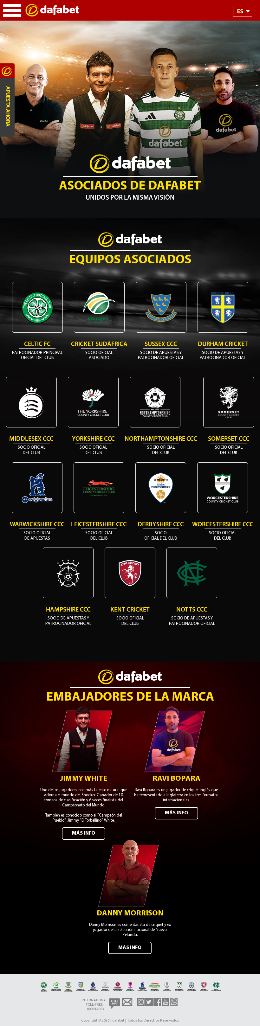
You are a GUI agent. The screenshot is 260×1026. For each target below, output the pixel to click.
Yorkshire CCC (93, 439)
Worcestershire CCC (222, 525)
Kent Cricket (130, 610)
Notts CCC (191, 610)
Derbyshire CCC (161, 525)
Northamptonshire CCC (161, 439)
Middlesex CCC (31, 439)
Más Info (83, 833)
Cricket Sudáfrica (99, 344)
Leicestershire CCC (99, 525)
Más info (129, 947)
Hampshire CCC (68, 610)
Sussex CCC (161, 344)
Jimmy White (83, 779)
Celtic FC (37, 344)
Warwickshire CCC (37, 525)
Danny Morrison (130, 913)
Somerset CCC (229, 439)
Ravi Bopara (176, 779)
